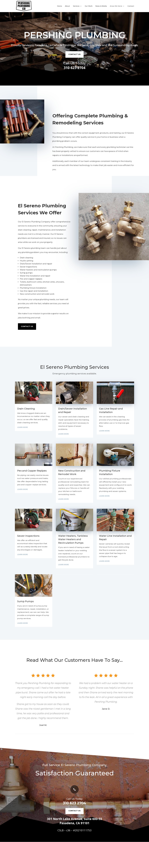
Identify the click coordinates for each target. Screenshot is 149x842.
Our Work (88, 6)
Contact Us (27, 326)
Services (76, 6)
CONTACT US (74, 54)
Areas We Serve (116, 6)
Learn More (22, 427)
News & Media (101, 6)
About (67, 6)
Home (59, 6)
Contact (130, 6)
